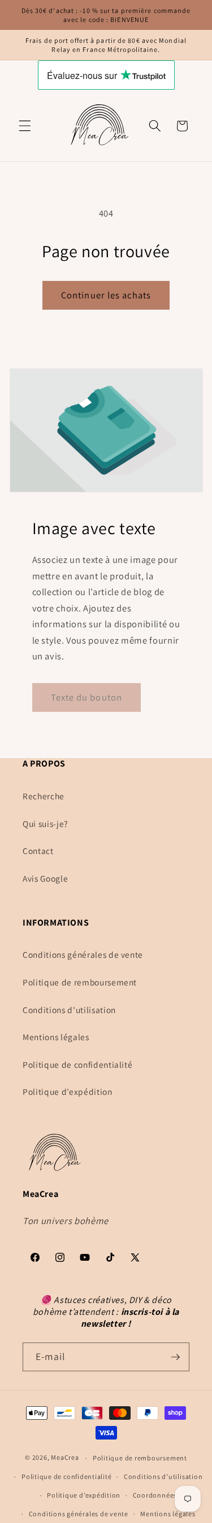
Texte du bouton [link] (87, 697)
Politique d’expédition (68, 1091)
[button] (24, 125)
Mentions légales (56, 1036)
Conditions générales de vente (83, 954)
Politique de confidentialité (77, 1064)
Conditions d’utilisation (163, 1476)
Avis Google (45, 878)
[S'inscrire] (175, 1357)
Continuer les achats (106, 295)
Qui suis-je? (45, 823)
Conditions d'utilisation (69, 1009)
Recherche (43, 796)
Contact (38, 850)
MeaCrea (65, 1458)
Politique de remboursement (80, 982)
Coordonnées (155, 1495)
